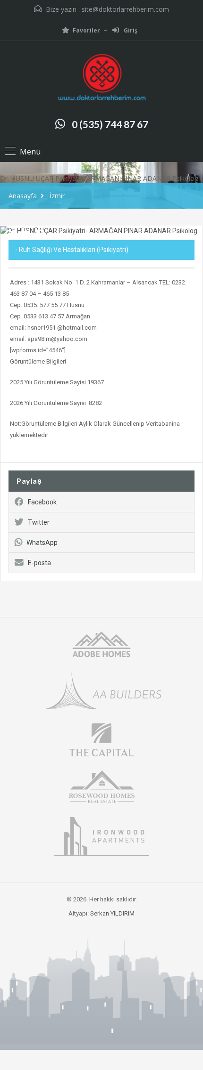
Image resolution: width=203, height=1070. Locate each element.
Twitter (39, 522)
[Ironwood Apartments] (101, 835)
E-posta (39, 563)
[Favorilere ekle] (24, 238)
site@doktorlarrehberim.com (125, 9)
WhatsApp (42, 542)
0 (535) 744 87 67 (110, 124)
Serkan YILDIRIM (112, 913)
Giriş (129, 30)
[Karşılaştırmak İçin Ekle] (9, 235)
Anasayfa (22, 195)
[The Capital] (101, 739)
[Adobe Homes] (101, 643)
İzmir (57, 195)
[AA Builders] (101, 689)
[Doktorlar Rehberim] (101, 78)
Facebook (42, 502)
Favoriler (86, 30)
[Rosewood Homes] (101, 785)
